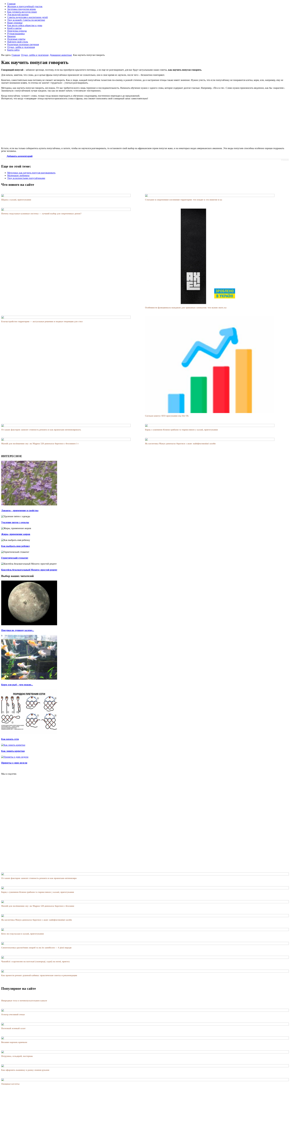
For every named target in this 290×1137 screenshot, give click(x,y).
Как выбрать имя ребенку (15, 546)
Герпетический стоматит (14, 558)
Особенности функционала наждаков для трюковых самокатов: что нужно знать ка (185, 308)
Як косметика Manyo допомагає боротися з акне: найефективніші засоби (180, 443)
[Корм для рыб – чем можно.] (29, 678)
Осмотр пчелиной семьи (13, 1014)
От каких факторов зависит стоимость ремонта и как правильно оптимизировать (41, 430)
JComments (285, 160)
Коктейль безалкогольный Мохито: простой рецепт (29, 569)
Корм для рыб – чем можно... (17, 684)
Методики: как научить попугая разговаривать (31, 172)
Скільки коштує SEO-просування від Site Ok (167, 416)
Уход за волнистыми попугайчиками (26, 178)
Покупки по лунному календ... (17, 630)
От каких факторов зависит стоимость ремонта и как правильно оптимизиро (39, 878)
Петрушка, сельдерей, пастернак (17, 1056)
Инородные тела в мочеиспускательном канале (24, 1001)
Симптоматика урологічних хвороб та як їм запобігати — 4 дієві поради (36, 948)
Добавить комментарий (19, 156)
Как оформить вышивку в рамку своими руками (25, 1070)
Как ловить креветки (13, 751)
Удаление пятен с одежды (15, 522)
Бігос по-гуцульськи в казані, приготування (22, 934)
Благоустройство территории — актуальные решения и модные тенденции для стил (42, 321)
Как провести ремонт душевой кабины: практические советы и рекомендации (39, 975)
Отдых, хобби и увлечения (34, 55)
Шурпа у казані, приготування (16, 200)
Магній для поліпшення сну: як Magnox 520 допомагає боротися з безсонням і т (40, 443)
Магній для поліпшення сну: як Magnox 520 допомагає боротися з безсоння (37, 906)
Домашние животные (61, 55)
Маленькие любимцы (18, 175)
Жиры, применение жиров (15, 534)
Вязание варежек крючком (14, 1042)
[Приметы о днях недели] (14, 757)
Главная (16, 55)
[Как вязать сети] (29, 733)
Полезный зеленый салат (13, 1028)
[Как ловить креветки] (13, 745)
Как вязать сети (10, 739)
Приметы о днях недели (14, 763)
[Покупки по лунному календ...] (29, 624)
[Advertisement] (145, 123)
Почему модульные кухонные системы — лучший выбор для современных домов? (41, 213)
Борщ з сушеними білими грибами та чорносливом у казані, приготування (181, 430)
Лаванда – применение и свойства (19, 510)
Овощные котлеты (10, 1084)
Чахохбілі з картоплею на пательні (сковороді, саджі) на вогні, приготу (35, 961)
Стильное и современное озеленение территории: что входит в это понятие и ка (183, 200)
